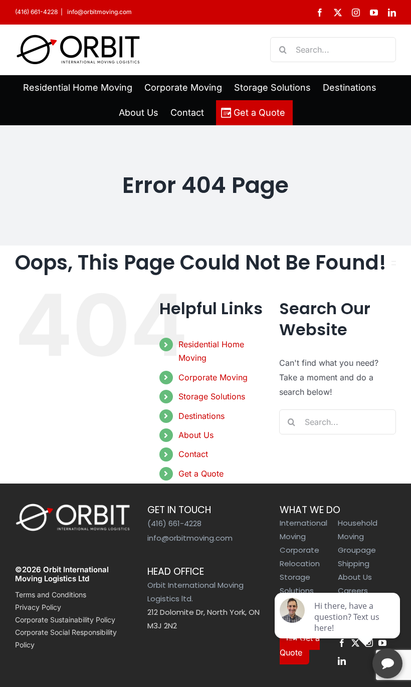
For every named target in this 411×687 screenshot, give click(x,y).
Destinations (201, 416)
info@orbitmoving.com (99, 12)
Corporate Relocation (300, 557)
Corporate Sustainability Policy (65, 619)
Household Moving (357, 530)
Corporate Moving (213, 377)
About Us (196, 435)
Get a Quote (201, 474)
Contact (193, 454)
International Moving (303, 530)
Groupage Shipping (357, 557)
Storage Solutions (211, 396)
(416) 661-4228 (36, 12)
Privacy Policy (38, 607)
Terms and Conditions (50, 594)
